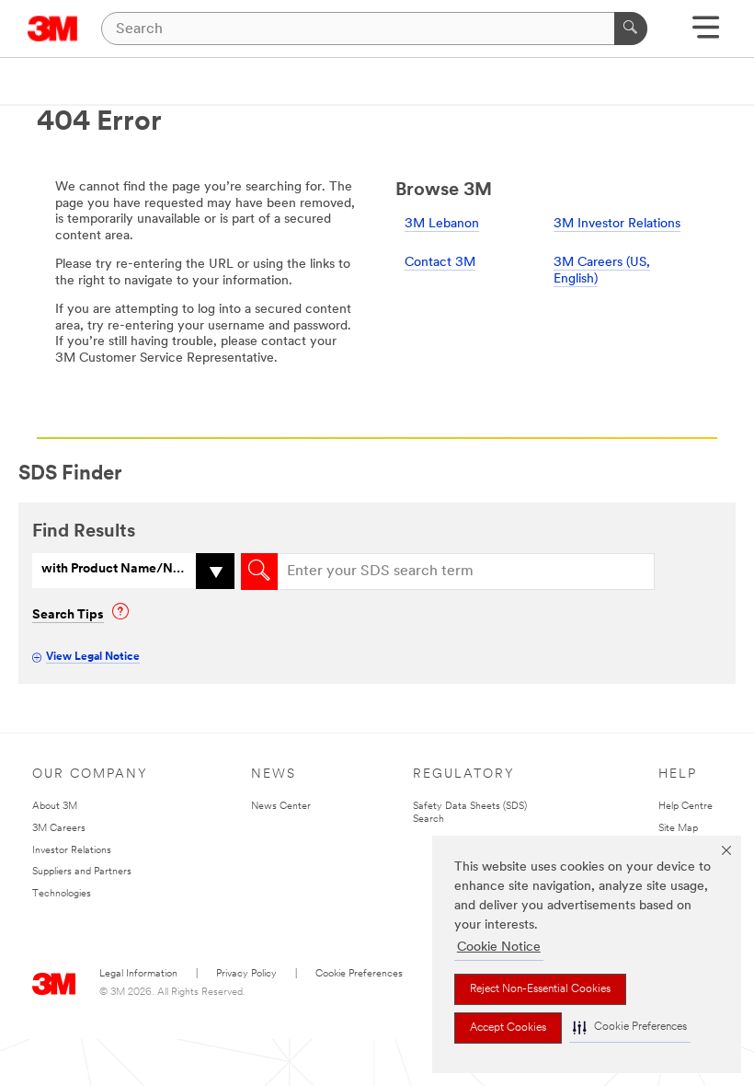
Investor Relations (71, 851)
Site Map (678, 829)
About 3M (54, 807)
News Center (281, 807)
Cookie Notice (499, 947)
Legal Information (138, 974)
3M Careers (59, 829)
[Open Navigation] (705, 33)
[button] (630, 1027)
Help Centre (685, 807)
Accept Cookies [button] (508, 1028)
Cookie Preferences (359, 974)
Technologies (61, 894)
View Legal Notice (93, 657)
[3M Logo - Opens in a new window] (53, 28)
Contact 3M (440, 263)
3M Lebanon (442, 224)
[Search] (630, 28)
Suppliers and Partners (81, 872)
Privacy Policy (246, 974)
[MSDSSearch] (259, 571)
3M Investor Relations (617, 224)
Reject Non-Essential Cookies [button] (540, 989)
